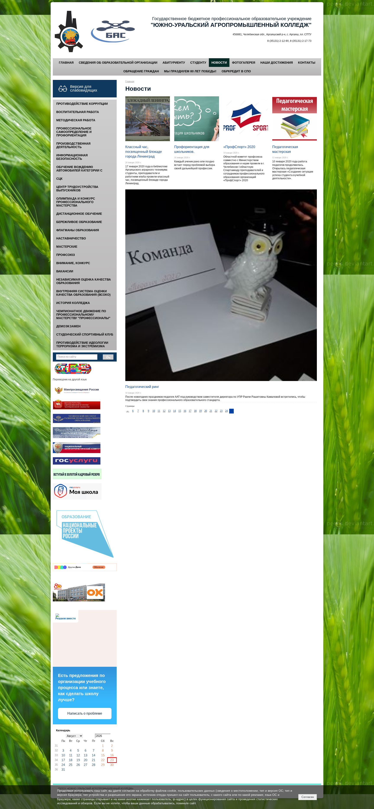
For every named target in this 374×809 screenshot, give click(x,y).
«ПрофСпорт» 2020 (239, 147)
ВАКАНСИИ (64, 271)
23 (221, 410)
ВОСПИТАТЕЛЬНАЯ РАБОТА (77, 112)
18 (195, 410)
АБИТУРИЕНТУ (174, 62)
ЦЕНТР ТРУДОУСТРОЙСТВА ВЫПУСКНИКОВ (77, 188)
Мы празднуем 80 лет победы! (190, 71)
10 (153, 410)
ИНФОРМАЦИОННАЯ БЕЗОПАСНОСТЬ (72, 156)
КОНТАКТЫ (306, 62)
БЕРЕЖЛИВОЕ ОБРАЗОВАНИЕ (79, 222)
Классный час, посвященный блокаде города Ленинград (143, 151)
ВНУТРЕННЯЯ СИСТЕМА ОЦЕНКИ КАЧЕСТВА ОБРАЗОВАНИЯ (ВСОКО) (83, 292)
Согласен (307, 797)
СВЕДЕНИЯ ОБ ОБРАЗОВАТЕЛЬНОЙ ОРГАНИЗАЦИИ (118, 62)
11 (159, 410)
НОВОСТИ (219, 62)
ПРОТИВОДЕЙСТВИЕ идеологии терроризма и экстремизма (82, 344)
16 (185, 410)
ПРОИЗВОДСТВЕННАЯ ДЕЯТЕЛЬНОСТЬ (73, 145)
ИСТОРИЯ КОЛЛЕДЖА (73, 303)
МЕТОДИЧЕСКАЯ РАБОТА (75, 120)
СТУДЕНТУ (198, 62)
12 (164, 410)
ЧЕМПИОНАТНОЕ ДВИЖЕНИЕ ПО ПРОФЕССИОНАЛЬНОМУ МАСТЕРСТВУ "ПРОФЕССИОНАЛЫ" (83, 314)
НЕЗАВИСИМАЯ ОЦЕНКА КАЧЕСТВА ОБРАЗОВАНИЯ (83, 281)
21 (211, 410)
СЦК (59, 178)
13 (169, 410)
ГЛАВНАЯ (66, 62)
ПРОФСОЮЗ (65, 255)
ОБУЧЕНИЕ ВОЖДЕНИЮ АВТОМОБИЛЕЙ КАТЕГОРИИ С (79, 168)
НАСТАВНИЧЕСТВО (71, 238)
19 (200, 410)
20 (205, 410)
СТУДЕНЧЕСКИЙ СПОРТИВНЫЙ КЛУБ (84, 334)
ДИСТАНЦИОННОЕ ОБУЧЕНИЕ (79, 213)
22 (216, 410)
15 (179, 410)
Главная (129, 81)
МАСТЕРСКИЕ (66, 246)
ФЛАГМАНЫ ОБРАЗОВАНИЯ (77, 230)
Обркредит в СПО (236, 71)
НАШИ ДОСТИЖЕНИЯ (276, 62)
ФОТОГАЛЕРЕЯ (243, 62)
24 (226, 410)
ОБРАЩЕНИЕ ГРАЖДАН (141, 71)
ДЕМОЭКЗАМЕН (68, 326)
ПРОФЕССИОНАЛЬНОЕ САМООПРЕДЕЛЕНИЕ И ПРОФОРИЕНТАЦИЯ (74, 132)
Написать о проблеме (84, 713)
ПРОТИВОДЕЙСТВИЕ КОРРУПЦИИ (82, 103)
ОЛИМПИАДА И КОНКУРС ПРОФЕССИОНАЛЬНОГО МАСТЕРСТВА (75, 202)
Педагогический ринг (142, 387)
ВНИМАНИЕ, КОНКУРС (73, 263)
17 (190, 410)
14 (174, 410)
